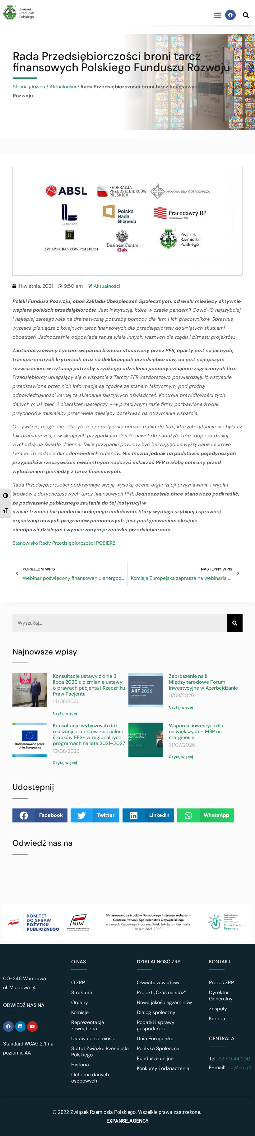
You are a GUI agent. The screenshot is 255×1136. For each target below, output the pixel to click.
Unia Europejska (155, 1038)
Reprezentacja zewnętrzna (87, 1025)
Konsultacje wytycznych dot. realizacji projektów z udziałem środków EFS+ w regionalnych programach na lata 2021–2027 (89, 734)
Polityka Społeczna (158, 1048)
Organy (79, 1002)
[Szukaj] (235, 623)
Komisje (80, 1012)
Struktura (81, 992)
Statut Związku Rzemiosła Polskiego (100, 1051)
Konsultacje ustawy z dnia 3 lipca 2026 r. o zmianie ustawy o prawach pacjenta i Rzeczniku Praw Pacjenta (89, 685)
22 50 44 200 (233, 1058)
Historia (80, 1064)
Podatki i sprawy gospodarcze (155, 1025)
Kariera (217, 1018)
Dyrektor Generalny (221, 995)
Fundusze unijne (155, 1058)
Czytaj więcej (65, 713)
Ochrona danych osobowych (90, 1077)
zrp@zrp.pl (238, 1067)
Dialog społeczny (156, 1012)
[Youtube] (32, 1026)
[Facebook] (230, 15)
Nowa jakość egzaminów (164, 1002)
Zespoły (218, 1008)
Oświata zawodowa (159, 982)
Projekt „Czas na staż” (161, 992)
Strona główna (29, 86)
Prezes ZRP (221, 982)
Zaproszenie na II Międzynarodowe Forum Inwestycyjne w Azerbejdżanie (203, 682)
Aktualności (62, 86)
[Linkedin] (20, 1026)
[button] (217, 15)
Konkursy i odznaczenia (163, 1068)
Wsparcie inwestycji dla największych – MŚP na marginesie (196, 731)
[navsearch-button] (246, 15)
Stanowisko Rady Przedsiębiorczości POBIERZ (64, 543)
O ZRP (78, 982)
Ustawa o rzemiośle (93, 1038)
